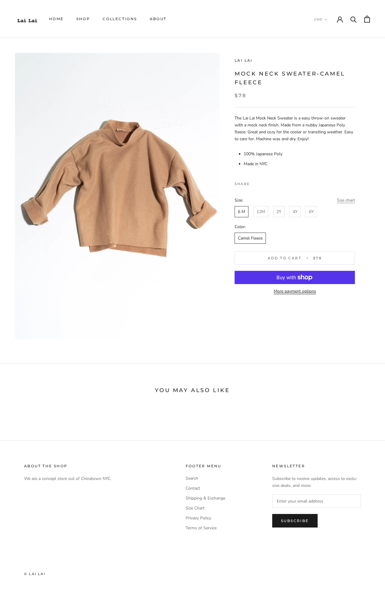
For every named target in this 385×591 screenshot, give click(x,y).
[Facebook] (255, 182)
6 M (241, 212)
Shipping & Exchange (205, 498)
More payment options (295, 291)
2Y (278, 212)
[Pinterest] (271, 182)
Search (192, 478)
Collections (120, 19)
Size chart (346, 200)
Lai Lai (244, 60)
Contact (193, 488)
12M (261, 212)
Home (56, 19)
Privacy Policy (198, 518)
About (158, 19)
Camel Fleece (250, 238)
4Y (295, 212)
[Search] (353, 19)
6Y (311, 212)
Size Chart (195, 508)
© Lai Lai (34, 574)
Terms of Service (201, 528)
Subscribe (295, 520)
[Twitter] (263, 182)
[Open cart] (367, 19)
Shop (83, 19)
